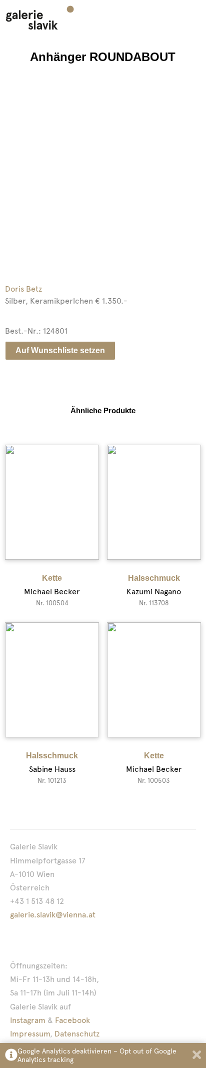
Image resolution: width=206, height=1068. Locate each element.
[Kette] (52, 502)
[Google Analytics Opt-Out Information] (11, 1055)
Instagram (28, 1020)
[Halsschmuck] (154, 502)
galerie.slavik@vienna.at (53, 914)
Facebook (72, 1020)
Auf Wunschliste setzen (60, 350)
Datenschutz (77, 1033)
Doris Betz (23, 289)
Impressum (30, 1033)
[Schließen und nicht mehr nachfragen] (196, 1055)
